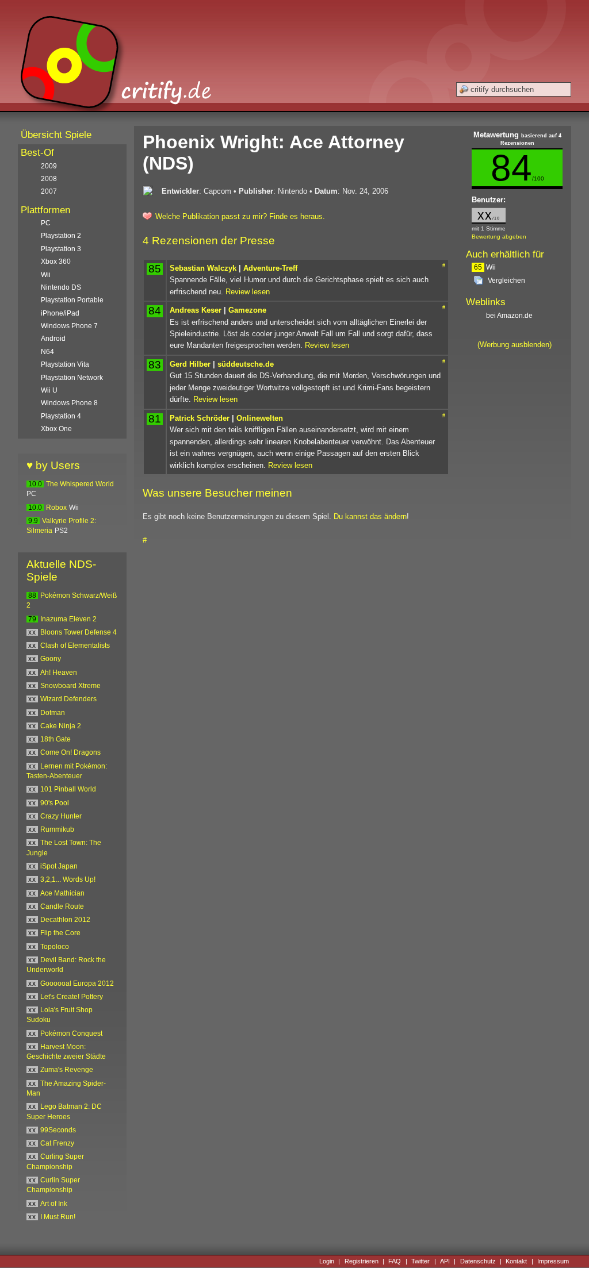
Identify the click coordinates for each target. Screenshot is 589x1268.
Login (326, 1261)
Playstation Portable (72, 300)
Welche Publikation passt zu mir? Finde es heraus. (240, 216)
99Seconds (58, 1130)
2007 (49, 191)
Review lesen (247, 291)
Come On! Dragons (70, 752)
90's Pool (54, 803)
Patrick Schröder (200, 418)
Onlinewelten (259, 418)
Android (53, 339)
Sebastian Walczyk (203, 268)
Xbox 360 (56, 262)
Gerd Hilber (190, 364)
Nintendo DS (61, 287)
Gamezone (247, 310)
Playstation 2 (61, 236)
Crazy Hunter (61, 816)
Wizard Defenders (68, 699)
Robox (56, 507)
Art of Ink (53, 1203)
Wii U (49, 390)
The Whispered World (80, 484)
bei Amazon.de (510, 316)
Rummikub (57, 829)
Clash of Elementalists (75, 645)
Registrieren (361, 1261)
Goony (50, 658)
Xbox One (56, 429)
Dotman (52, 712)
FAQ (394, 1261)
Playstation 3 (61, 249)
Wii (485, 267)
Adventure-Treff (270, 268)
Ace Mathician (62, 893)
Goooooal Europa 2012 (77, 983)
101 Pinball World (68, 789)
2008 (49, 179)
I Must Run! (57, 1216)
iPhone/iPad (60, 313)
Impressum (553, 1261)
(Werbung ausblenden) (514, 344)
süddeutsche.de (245, 364)
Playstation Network (72, 378)
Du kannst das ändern (370, 516)
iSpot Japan (59, 866)
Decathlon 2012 (65, 919)
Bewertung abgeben (499, 236)
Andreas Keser (195, 310)
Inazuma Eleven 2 (68, 619)
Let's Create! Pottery (71, 996)
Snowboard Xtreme (70, 685)
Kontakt (516, 1261)
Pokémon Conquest (71, 1033)
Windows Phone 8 (69, 403)
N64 (47, 352)
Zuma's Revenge (66, 1069)
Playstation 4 (61, 416)
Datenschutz (478, 1261)
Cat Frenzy (57, 1143)
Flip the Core (60, 932)
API (445, 1261)
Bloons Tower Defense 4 (78, 632)
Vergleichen (506, 280)
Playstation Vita (65, 364)
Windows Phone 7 (69, 326)
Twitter (420, 1261)
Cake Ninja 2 (60, 726)
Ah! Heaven (58, 672)
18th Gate (55, 739)
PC (46, 223)
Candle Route (62, 906)
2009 (49, 166)
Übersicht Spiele (56, 134)
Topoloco (54, 946)
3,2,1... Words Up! (67, 879)
